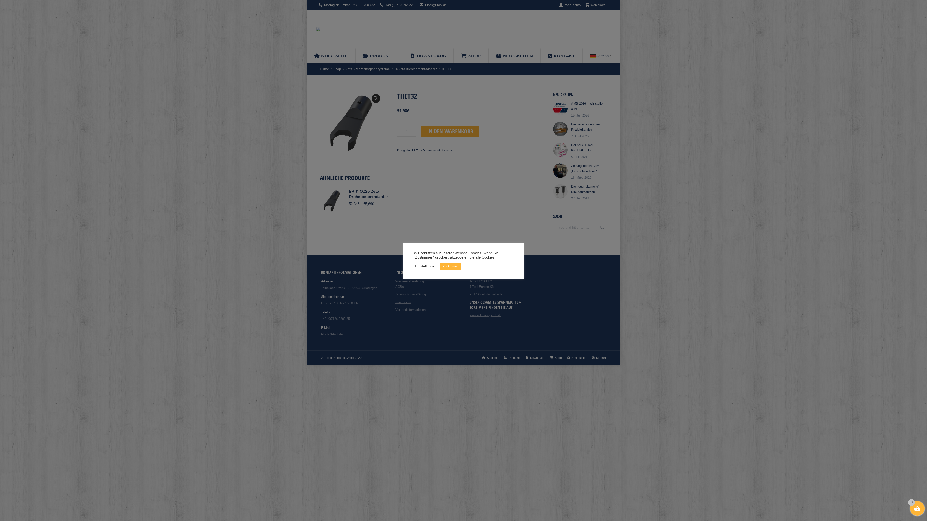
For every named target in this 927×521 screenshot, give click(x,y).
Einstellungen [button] (425, 266)
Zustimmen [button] (450, 266)
